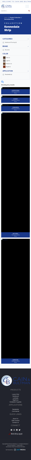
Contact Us (15, 422)
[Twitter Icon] (19, 430)
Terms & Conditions (11, 445)
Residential (8, 74)
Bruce (7, 49)
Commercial (15, 411)
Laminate (15, 398)
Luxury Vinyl (15, 394)
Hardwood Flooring (11, 42)
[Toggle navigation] (27, 6)
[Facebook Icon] (11, 430)
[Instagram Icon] (14, 430)
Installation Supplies (15, 402)
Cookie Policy (20, 445)
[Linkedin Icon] (16, 430)
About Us (15, 418)
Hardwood (15, 396)
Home (6, 17)
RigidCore (15, 400)
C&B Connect (15, 420)
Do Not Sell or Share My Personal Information (15, 446)
